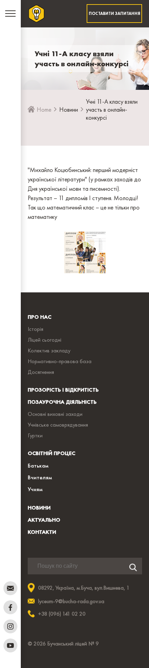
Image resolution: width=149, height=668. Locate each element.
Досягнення (41, 372)
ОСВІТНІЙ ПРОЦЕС (51, 453)
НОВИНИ (39, 507)
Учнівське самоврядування (58, 424)
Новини (68, 109)
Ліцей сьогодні (44, 339)
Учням (35, 489)
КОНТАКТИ (42, 532)
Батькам (38, 465)
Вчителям (40, 477)
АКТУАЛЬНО (44, 519)
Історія (35, 329)
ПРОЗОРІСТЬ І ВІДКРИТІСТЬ (63, 389)
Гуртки (35, 435)
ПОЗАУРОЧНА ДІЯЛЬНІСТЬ (62, 401)
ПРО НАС (39, 316)
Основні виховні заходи (55, 414)
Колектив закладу (49, 350)
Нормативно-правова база (59, 361)
